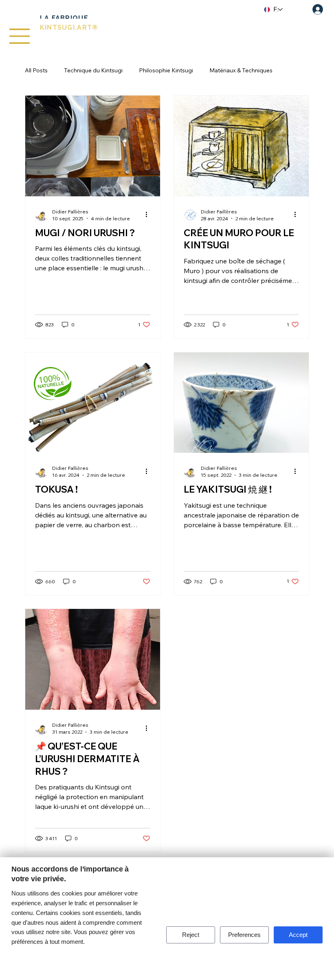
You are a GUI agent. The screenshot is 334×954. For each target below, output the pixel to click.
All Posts (36, 70)
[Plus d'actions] (149, 214)
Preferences (244, 934)
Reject (190, 934)
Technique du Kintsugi (93, 70)
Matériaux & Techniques (240, 70)
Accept (298, 934)
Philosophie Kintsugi (166, 70)
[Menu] (20, 36)
